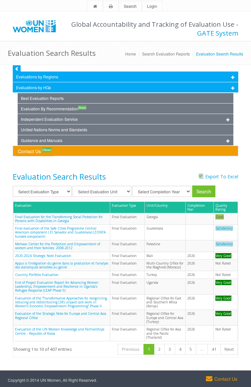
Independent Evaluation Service (49, 119)
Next (229, 349)
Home (130, 53)
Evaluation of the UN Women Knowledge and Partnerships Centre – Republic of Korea (59, 331)
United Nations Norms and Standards (54, 129)
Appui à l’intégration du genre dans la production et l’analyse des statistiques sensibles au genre (61, 265)
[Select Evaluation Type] (42, 191)
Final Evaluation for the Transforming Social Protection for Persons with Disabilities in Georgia (59, 219)
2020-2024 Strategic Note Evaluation (43, 255)
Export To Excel (221, 176)
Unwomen (37, 26)
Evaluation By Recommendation (53, 108)
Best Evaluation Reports (42, 98)
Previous (131, 349)
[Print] (111, 6)
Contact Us (35, 150)
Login (152, 6)
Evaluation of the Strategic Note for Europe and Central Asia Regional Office (60, 315)
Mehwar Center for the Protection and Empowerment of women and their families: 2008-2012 (57, 246)
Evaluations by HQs (33, 87)
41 (214, 349)
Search (130, 6)
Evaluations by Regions (37, 76)
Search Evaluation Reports (166, 53)
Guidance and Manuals (41, 140)
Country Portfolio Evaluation (37, 274)
